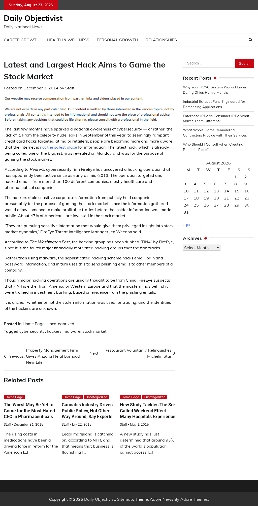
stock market (94, 331)
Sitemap (125, 499)
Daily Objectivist (33, 18)
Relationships (161, 39)
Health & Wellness (68, 39)
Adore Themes (194, 499)
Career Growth (22, 39)
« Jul (186, 224)
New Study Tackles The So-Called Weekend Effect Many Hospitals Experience (147, 410)
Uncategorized (60, 323)
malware (71, 331)
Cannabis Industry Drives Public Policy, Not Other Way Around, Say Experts (87, 410)
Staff (69, 87)
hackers (54, 331)
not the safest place (58, 147)
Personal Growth (117, 39)
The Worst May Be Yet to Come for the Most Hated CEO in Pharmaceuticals (29, 410)
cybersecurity (32, 331)
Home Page (34, 323)
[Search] (250, 40)
